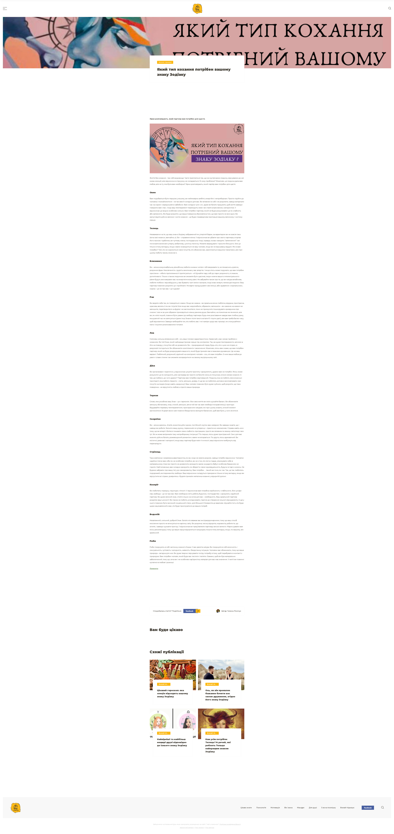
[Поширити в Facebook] (190, 611)
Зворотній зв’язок (187, 828)
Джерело (154, 569)
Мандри (300, 808)
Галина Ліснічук (234, 611)
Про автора (209, 828)
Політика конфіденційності (230, 824)
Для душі (313, 808)
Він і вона (288, 808)
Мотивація (275, 808)
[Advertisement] (173, 102)
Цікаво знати (246, 808)
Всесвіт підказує (347, 808)
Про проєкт (199, 828)
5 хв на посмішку (328, 808)
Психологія (261, 808)
